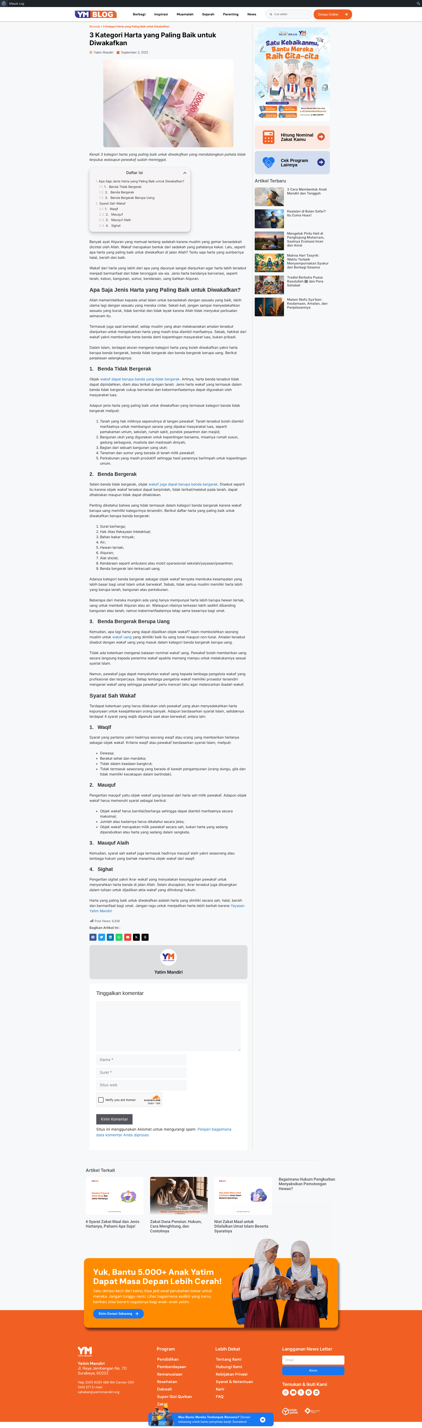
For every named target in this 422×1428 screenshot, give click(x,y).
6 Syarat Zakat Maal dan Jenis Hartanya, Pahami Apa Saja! (112, 1224)
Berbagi (139, 14)
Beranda (94, 26)
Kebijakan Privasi (231, 1374)
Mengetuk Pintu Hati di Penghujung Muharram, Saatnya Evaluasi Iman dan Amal (306, 239)
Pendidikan (168, 1359)
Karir (220, 1389)
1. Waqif (111, 209)
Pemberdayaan (171, 1366)
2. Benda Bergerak (119, 192)
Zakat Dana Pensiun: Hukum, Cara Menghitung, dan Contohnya (176, 1226)
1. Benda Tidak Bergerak (123, 187)
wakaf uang (122, 637)
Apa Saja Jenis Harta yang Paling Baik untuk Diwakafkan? (141, 181)
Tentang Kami (229, 1359)
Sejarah (208, 14)
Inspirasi (161, 14)
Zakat (162, 1404)
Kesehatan (167, 1381)
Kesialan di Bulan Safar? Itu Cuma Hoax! (306, 213)
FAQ (220, 1396)
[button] (92, 937)
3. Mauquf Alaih (118, 220)
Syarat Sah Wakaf (112, 203)
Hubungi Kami (229, 1366)
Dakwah (164, 1389)
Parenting (231, 14)
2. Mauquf (114, 214)
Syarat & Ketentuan (234, 1381)
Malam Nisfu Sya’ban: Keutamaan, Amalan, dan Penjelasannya (307, 303)
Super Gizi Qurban (174, 1396)
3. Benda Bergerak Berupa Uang (130, 198)
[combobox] (289, 14)
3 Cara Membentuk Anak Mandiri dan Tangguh (307, 191)
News (251, 14)
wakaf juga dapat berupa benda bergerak (183, 484)
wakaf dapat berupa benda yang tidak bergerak (140, 379)
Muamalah (185, 14)
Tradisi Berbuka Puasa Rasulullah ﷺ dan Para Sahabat (305, 281)
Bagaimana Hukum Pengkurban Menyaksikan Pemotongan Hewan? (307, 1184)
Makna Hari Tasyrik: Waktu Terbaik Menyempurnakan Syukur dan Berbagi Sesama (308, 261)
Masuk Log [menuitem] (16, 3)
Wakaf (163, 1411)
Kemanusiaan (169, 1374)
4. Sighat (113, 225)
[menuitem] (4, 3)
